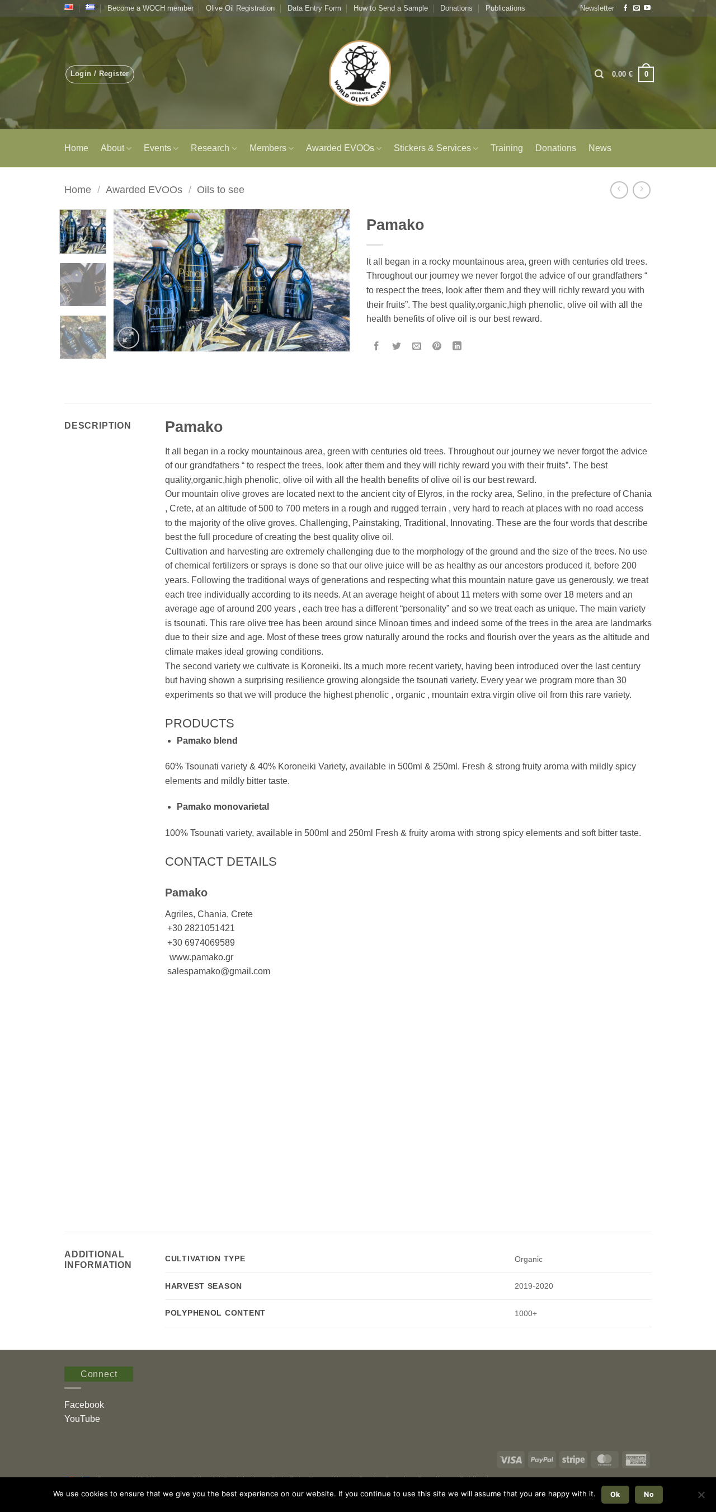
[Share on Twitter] (397, 347)
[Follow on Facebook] (625, 8)
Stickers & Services (432, 148)
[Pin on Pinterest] (437, 347)
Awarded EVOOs (340, 148)
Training (507, 148)
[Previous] (133, 280)
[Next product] (619, 190)
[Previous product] (641, 190)
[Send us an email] (636, 8)
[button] (597, 8)
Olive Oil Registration (240, 8)
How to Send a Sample (391, 8)
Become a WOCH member (150, 8)
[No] (701, 1498)
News (599, 148)
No (649, 1494)
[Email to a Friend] (417, 347)
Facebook (84, 1405)
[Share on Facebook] (377, 347)
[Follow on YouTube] (647, 8)
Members (267, 148)
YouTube (82, 1419)
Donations (456, 8)
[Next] (331, 280)
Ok (615, 1494)
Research (210, 148)
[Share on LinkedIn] (457, 347)
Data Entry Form (314, 8)
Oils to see (220, 189)
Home (76, 148)
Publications (505, 8)
